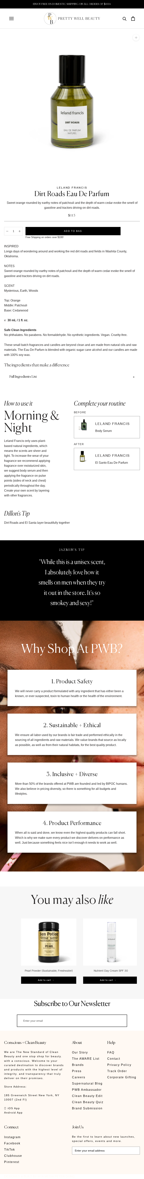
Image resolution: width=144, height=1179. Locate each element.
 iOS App (12, 1108)
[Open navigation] (11, 18)
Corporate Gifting (121, 1077)
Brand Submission (87, 1108)
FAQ (110, 1052)
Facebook (12, 1143)
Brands (78, 1064)
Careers (78, 1077)
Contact (113, 1058)
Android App (13, 1112)
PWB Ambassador (87, 1089)
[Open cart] (133, 18)
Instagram (12, 1137)
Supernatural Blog (87, 1083)
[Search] (125, 19)
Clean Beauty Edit (87, 1096)
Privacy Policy (119, 1064)
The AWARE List (85, 1058)
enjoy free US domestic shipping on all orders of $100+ (72, 4)
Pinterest (11, 1162)
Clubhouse (13, 1155)
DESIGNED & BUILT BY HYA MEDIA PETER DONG (39, 1176)
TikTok (9, 1149)
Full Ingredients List (23, 376)
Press (77, 1071)
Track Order (117, 1071)
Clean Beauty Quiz (88, 1102)
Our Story (80, 1052)
